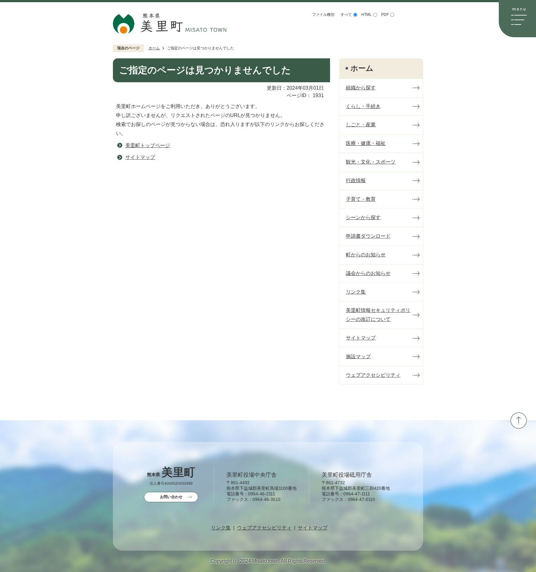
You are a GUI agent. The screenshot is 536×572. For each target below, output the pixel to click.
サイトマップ (140, 157)
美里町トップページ (147, 145)
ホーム (154, 48)
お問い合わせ (171, 497)
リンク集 (221, 527)
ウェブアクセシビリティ (264, 527)
